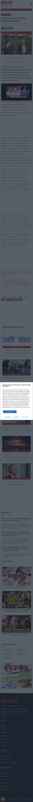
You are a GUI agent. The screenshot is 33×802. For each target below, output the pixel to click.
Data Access (16, 417)
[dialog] (16, 401)
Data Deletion (8, 417)
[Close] (30, 385)
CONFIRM (10, 411)
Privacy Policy (25, 417)
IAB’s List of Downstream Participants (18, 407)
